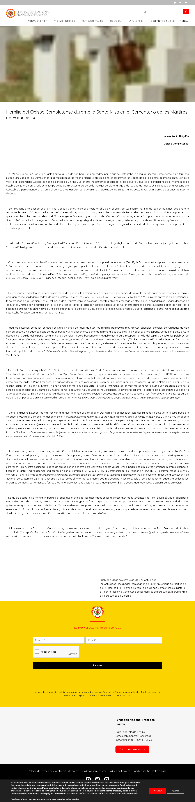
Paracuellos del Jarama (117, 595)
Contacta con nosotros (132, 749)
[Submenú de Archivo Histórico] (77, 20)
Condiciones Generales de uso (150, 771)
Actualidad (150, 579)
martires (176, 591)
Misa (184, 591)
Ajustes (175, 790)
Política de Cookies (119, 771)
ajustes (75, 799)
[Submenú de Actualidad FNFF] (48, 20)
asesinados (123, 583)
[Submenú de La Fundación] (146, 20)
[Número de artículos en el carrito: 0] (144, 11)
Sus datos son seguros (93, 771)
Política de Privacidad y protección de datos (53, 771)
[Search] (186, 11)
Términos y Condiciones (115, 692)
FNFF (120, 587)
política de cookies (107, 793)
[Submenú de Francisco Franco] (105, 20)
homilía (128, 587)
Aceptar (157, 790)
